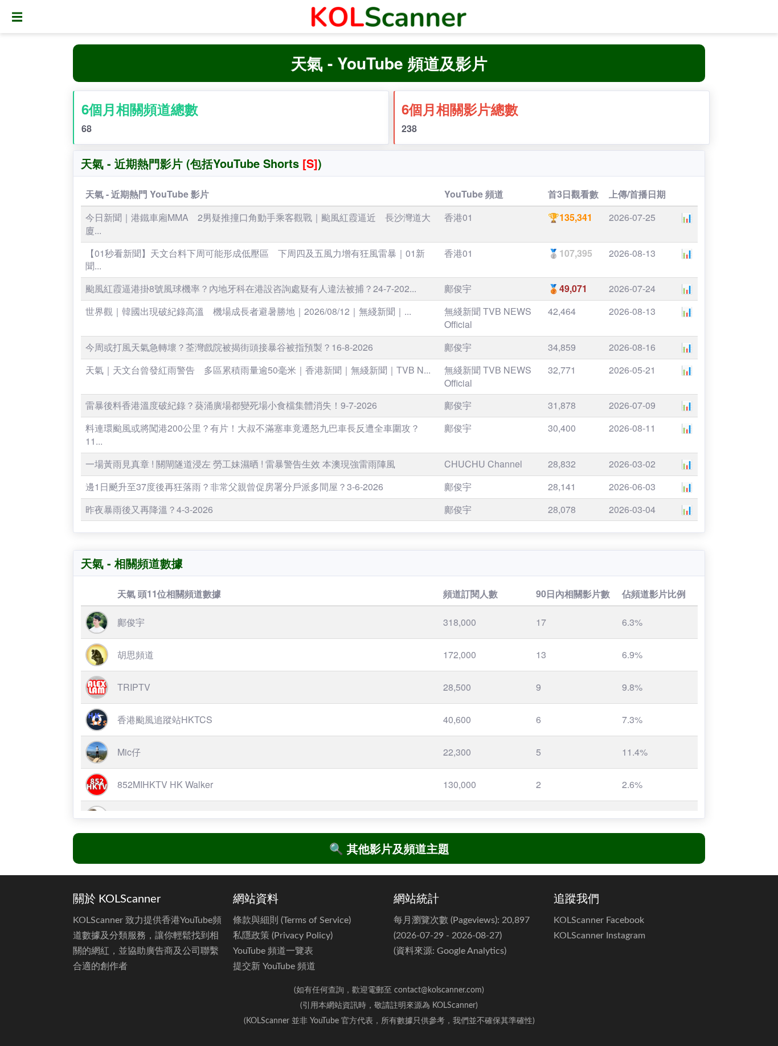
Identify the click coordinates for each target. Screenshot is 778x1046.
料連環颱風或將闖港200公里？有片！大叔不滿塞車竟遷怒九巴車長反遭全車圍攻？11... (252, 434)
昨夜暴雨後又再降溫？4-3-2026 (149, 509)
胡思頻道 (135, 654)
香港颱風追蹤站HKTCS (164, 719)
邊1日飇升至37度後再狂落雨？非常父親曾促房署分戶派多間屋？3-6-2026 (234, 486)
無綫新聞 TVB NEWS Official (487, 318)
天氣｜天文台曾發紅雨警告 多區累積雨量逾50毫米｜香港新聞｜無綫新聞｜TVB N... (258, 369)
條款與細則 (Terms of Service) (292, 920)
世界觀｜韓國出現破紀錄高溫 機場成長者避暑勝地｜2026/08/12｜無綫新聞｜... (248, 311)
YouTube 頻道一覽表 (273, 950)
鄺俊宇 (458, 288)
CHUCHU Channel (483, 463)
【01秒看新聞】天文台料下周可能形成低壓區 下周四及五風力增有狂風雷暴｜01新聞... (255, 260)
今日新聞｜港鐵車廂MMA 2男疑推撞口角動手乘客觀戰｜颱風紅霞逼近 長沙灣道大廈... (258, 224)
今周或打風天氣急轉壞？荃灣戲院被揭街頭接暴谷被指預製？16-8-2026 (229, 347)
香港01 (458, 217)
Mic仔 (129, 751)
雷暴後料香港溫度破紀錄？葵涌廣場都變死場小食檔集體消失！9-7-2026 (231, 405)
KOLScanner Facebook (599, 920)
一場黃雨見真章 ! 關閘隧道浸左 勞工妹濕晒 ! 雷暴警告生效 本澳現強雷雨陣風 (240, 463)
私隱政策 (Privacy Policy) (283, 935)
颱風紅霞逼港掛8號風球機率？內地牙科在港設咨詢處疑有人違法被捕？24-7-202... (250, 288)
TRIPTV (133, 687)
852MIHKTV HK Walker (165, 784)
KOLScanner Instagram (599, 935)
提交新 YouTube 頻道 (274, 966)
